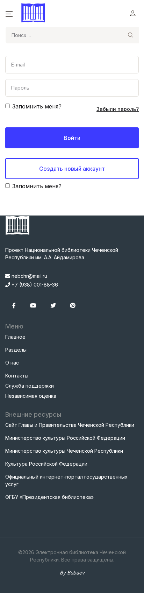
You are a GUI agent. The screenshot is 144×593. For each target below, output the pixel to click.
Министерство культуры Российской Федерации (65, 438)
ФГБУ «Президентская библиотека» (49, 497)
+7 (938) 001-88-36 (34, 285)
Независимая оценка (30, 396)
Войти (72, 137)
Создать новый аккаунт (72, 168)
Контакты (16, 376)
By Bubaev (72, 573)
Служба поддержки (29, 386)
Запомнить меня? (37, 106)
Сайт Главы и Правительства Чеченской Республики (69, 425)
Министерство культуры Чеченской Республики (64, 451)
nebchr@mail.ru (28, 276)
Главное (15, 337)
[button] (9, 13)
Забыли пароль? (117, 109)
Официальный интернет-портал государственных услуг (66, 480)
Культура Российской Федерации (46, 464)
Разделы (16, 350)
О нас (12, 363)
